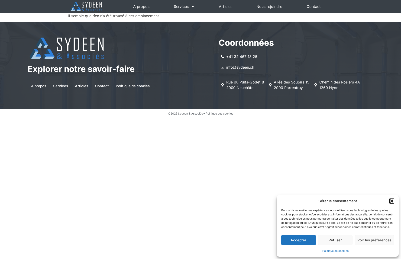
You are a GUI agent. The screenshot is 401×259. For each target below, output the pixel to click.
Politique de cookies (335, 251)
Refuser (335, 240)
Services (181, 6)
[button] (391, 201)
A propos (141, 6)
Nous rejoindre (269, 6)
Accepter (298, 240)
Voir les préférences (374, 240)
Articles (225, 6)
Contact (314, 6)
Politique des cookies (219, 113)
